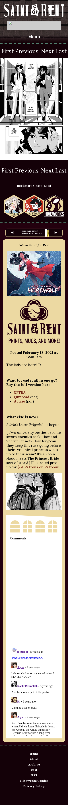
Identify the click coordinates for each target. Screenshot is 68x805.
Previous (26, 51)
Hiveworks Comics (34, 780)
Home (34, 753)
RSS (34, 775)
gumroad (22, 397)
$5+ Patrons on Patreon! (38, 467)
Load (47, 185)
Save (39, 185)
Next (47, 51)
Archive (34, 764)
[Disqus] (34, 593)
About (34, 759)
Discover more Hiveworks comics (32, 232)
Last (61, 51)
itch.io (19, 401)
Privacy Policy (34, 786)
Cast (34, 770)
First (7, 51)
